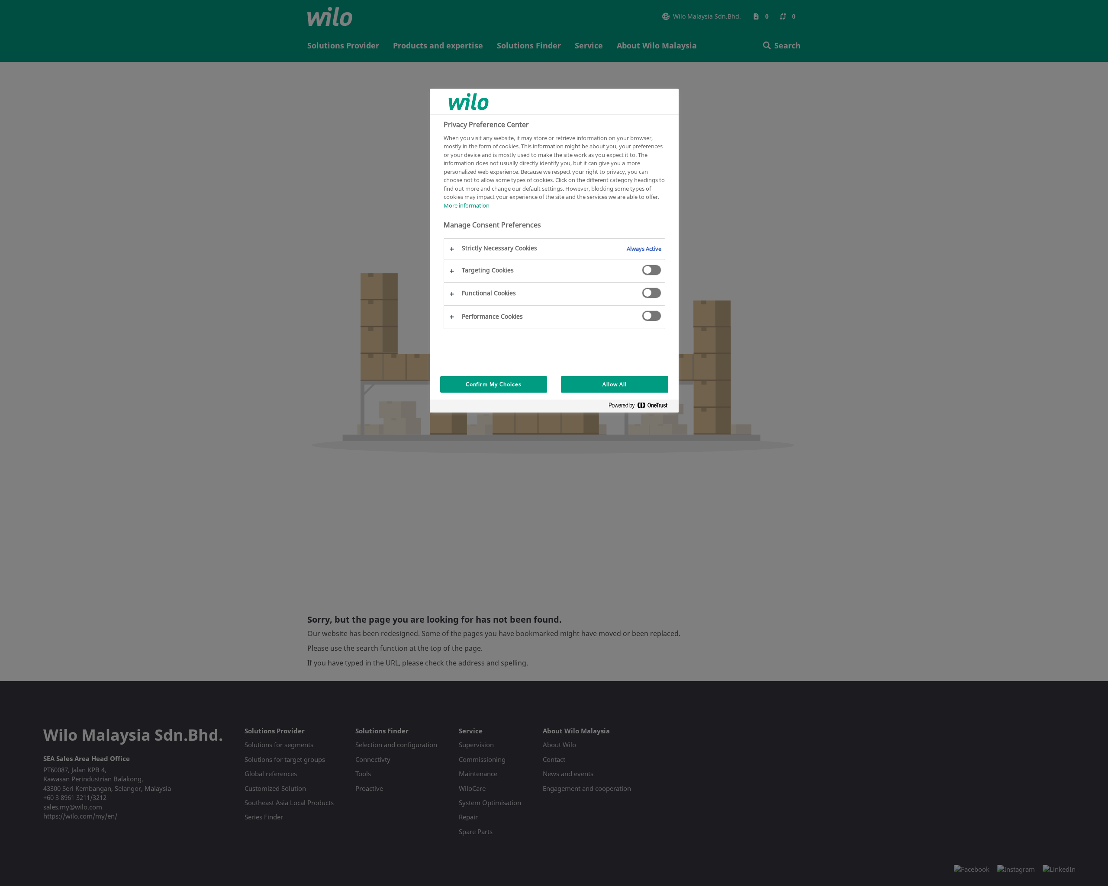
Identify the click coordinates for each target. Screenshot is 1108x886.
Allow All (614, 384)
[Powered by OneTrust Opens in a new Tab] (641, 407)
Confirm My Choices (494, 384)
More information (467, 205)
